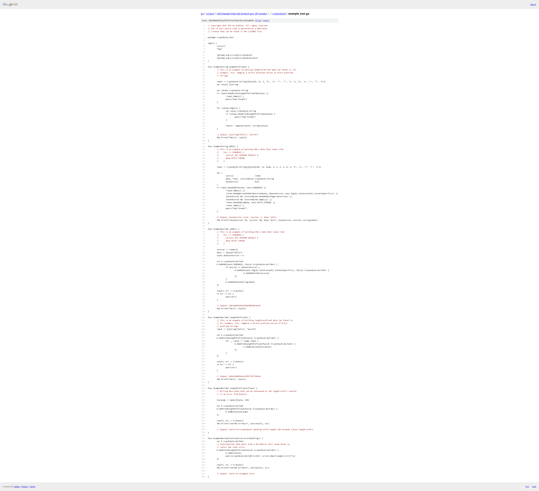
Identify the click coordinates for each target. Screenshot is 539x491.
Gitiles (17, 486)
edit (266, 20)
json (534, 486)
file (258, 20)
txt (527, 486)
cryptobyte (279, 13)
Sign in (533, 4)
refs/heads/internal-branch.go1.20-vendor (242, 13)
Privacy (24, 486)
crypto (210, 13)
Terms (32, 486)
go (202, 13)
